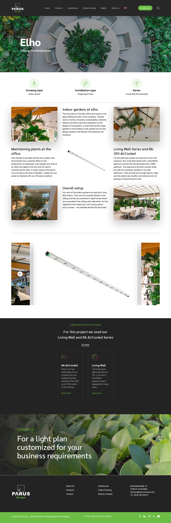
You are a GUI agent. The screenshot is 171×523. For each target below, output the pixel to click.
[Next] (150, 273)
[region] (85, 274)
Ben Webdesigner (63, 516)
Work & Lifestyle (105, 494)
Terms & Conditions (104, 516)
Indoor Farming (105, 490)
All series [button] (85, 345)
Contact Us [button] (25, 428)
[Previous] (20, 273)
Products (70, 490)
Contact (69, 494)
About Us (70, 486)
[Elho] (107, 274)
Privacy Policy (90, 516)
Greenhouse (103, 486)
